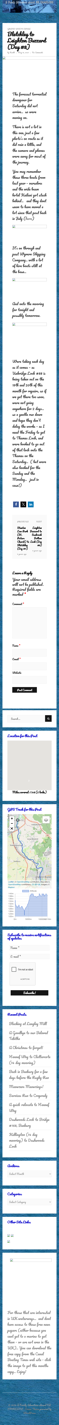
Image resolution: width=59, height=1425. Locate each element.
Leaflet (11, 881)
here (29, 218)
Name (16, 646)
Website (16, 673)
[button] (16, 504)
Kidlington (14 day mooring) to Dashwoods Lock (26, 1140)
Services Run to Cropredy (28, 1095)
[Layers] (46, 819)
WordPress (29, 1413)
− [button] (12, 823)
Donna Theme (32, 1409)
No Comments (37, 52)
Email (16, 659)
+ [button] (12, 818)
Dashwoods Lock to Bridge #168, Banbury (29, 1122)
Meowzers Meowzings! (26, 1087)
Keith (12, 52)
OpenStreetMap (23, 881)
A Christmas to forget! (26, 1048)
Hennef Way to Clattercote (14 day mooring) (29, 1060)
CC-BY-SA (36, 884)
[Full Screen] (11, 828)
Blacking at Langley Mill (28, 1024)
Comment (18, 604)
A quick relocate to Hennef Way (29, 1108)
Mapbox (11, 887)
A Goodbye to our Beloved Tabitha (28, 1036)
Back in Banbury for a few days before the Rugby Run (29, 1075)
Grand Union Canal (18, 28)
